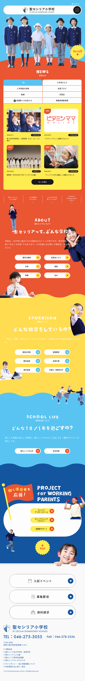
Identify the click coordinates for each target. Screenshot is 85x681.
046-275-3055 (28, 636)
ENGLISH (76, 3)
